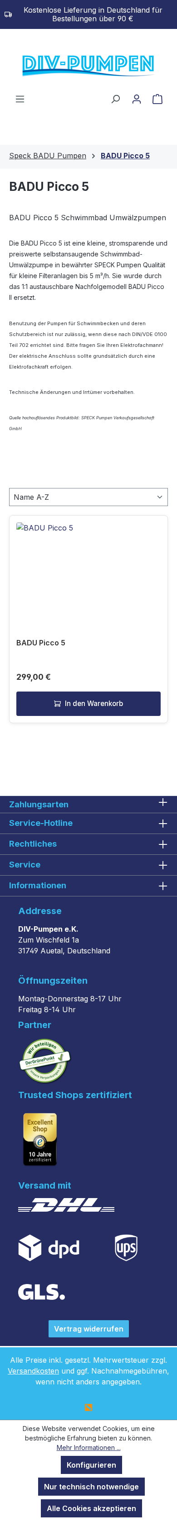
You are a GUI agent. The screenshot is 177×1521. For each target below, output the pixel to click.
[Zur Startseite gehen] (88, 66)
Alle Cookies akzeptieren (91, 1508)
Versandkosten (33, 1370)
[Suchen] (115, 99)
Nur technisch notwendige (91, 1486)
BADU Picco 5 (40, 642)
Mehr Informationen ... (89, 1447)
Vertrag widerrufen (88, 1328)
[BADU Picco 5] (88, 567)
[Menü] (20, 99)
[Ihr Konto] (136, 98)
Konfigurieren (91, 1464)
